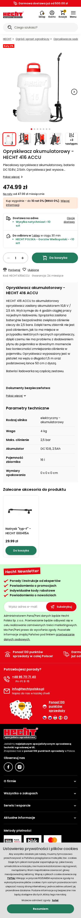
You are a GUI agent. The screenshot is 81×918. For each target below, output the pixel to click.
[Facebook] (8, 766)
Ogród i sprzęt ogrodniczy (32, 39)
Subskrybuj (64, 607)
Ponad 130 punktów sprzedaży (57, 706)
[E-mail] (7, 691)
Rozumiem (40, 909)
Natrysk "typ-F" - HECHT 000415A (18, 531)
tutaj (55, 900)
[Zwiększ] (22, 258)
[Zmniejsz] (8, 258)
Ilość (15, 257)
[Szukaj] (10, 28)
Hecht (7, 39)
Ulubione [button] (33, 270)
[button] (73, 14)
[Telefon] (7, 679)
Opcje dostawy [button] (69, 220)
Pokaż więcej (11, 177)
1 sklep (36, 235)
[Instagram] (19, 766)
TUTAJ (11, 878)
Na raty (7, 194)
